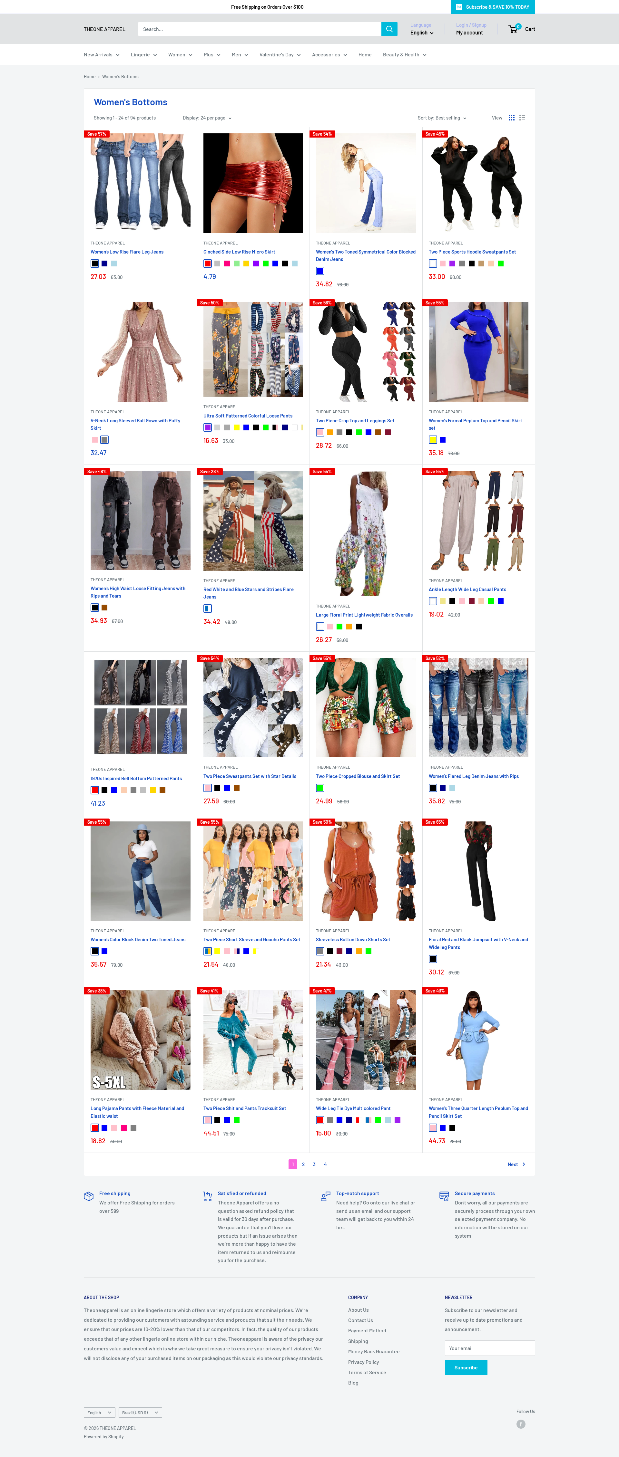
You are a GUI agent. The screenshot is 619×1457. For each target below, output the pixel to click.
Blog (353, 1382)
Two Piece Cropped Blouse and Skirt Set (358, 776)
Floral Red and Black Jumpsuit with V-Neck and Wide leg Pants (478, 943)
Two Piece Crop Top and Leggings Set (355, 420)
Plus (208, 54)
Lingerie (140, 54)
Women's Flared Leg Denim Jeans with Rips (474, 776)
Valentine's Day (277, 54)
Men (236, 54)
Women (176, 54)
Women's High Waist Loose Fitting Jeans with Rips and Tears (138, 592)
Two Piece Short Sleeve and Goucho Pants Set (251, 939)
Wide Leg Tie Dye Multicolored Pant (353, 1108)
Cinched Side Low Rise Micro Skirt (239, 251)
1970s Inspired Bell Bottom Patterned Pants (136, 778)
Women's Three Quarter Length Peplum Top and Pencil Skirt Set (478, 1111)
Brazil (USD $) (135, 1412)
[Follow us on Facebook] (521, 1423)
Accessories (326, 54)
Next (513, 1164)
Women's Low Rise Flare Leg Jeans (127, 251)
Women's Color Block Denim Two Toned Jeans (138, 939)
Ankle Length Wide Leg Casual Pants (467, 589)
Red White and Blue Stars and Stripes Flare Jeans (248, 592)
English (94, 1412)
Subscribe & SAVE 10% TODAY (497, 7)
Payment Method (367, 1330)
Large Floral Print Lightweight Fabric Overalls (364, 615)
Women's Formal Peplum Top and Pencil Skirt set (475, 424)
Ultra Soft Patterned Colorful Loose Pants (247, 415)
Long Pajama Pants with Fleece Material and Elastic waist (137, 1111)
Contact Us (360, 1320)
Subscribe (466, 1367)
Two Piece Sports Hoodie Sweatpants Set (472, 251)
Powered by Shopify (104, 1436)
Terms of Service (367, 1372)
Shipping (358, 1341)
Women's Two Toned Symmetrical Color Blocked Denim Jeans (366, 255)
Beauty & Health (401, 54)
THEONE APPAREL (108, 242)
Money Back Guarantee (374, 1351)
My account (469, 32)
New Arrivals (98, 54)
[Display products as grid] (512, 117)
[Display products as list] (522, 117)
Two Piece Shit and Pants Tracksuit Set (244, 1108)
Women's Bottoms (120, 76)
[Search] (389, 29)
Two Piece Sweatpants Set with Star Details (249, 776)
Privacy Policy (363, 1362)
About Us (358, 1310)
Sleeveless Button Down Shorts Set (353, 939)
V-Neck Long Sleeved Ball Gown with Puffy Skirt (135, 424)
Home (365, 54)
